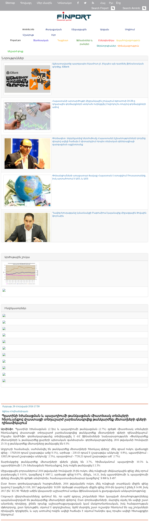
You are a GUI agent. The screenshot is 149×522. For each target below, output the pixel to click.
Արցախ (104, 29)
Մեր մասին (44, 3)
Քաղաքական (54, 29)
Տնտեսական (41, 40)
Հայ (102, 3)
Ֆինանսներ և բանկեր (84, 42)
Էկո (53, 34)
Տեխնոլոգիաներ (106, 45)
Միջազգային (79, 29)
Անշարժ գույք (15, 51)
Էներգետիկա (106, 40)
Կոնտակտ (64, 3)
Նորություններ (13, 58)
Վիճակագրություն (128, 45)
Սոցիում (130, 29)
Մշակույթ (28, 34)
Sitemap (10, 3)
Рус (111, 3)
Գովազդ (25, 3)
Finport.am (15, 40)
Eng (118, 3)
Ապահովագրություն (128, 40)
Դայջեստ (62, 40)
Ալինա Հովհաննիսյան (15, 411)
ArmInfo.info (28, 29)
